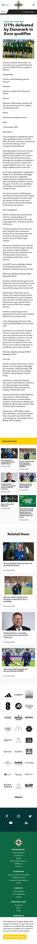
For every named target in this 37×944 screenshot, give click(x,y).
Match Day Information (18, 861)
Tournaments (18, 855)
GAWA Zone (18, 864)
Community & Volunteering (18, 880)
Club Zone (18, 866)
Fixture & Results (18, 891)
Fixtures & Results (18, 853)
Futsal (18, 883)
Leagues (18, 897)
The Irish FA (19, 905)
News (18, 908)
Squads (18, 858)
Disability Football (18, 877)
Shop (18, 911)
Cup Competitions (18, 894)
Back (3, 12)
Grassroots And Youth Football (18, 875)
